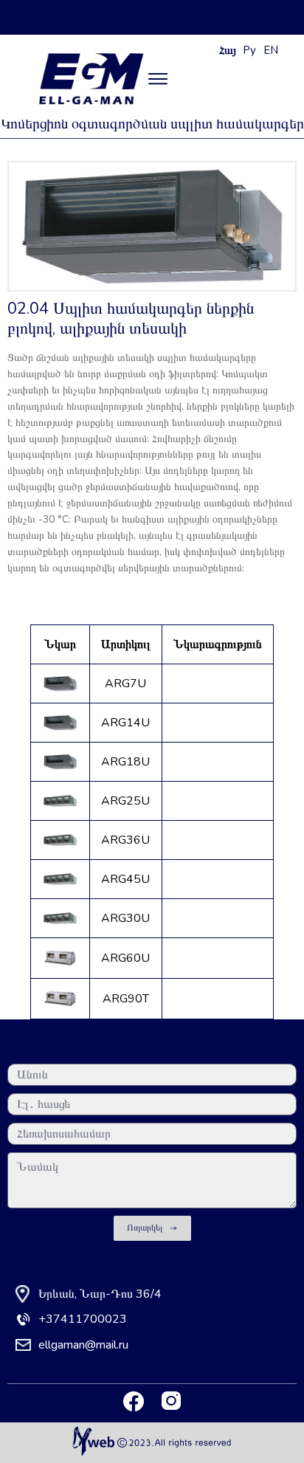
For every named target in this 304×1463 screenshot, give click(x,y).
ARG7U (125, 683)
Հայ (227, 50)
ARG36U (125, 840)
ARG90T (126, 999)
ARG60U (125, 958)
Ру (249, 50)
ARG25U (125, 801)
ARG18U (125, 762)
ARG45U (125, 879)
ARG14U (125, 723)
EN (270, 50)
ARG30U (125, 918)
